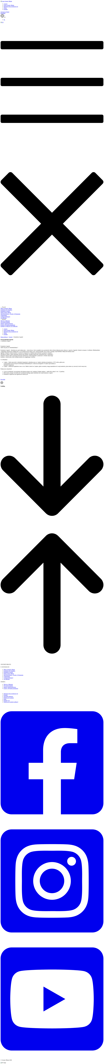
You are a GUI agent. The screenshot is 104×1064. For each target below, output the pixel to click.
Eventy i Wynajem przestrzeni (8, 325)
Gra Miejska (4, 318)
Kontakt (6, 9)
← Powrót (3, 307)
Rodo (5, 699)
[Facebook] (52, 821)
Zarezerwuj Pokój (5, 12)
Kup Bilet (3, 13)
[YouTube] (52, 1057)
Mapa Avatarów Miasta (6, 308)
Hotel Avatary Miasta (6, 312)
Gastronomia (4, 315)
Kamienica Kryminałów (6, 309)
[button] (52, 382)
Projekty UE (7, 700)
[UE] (2, 22)
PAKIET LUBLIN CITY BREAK (9, 326)
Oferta (5, 8)
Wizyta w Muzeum (5, 320)
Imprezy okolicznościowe (7, 323)
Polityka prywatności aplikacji (11, 702)
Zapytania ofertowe (8, 696)
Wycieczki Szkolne (5, 322)
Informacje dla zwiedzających (11, 6)
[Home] (6, 1)
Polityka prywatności (9, 697)
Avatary (5, 4)
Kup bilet (3, 379)
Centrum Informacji (5, 316)
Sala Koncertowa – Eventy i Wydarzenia (10, 314)
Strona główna (4, 337)
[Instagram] (52, 939)
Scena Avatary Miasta (9, 5)
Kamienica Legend (5, 311)
